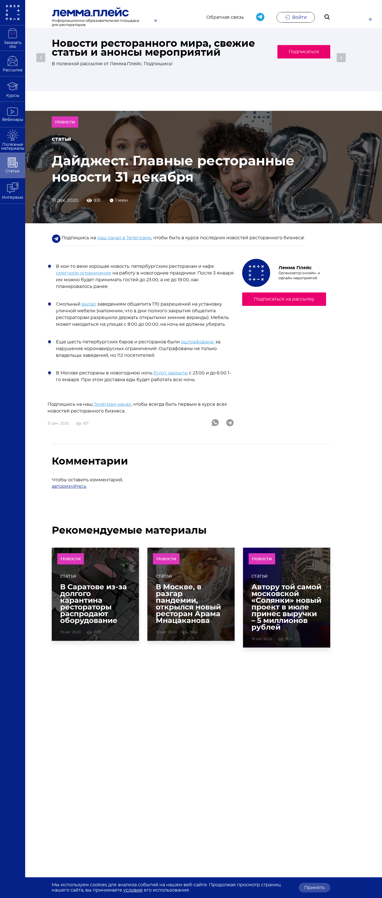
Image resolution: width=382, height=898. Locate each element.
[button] (40, 57)
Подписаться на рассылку (284, 299)
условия (133, 890)
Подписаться (304, 52)
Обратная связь (225, 17)
